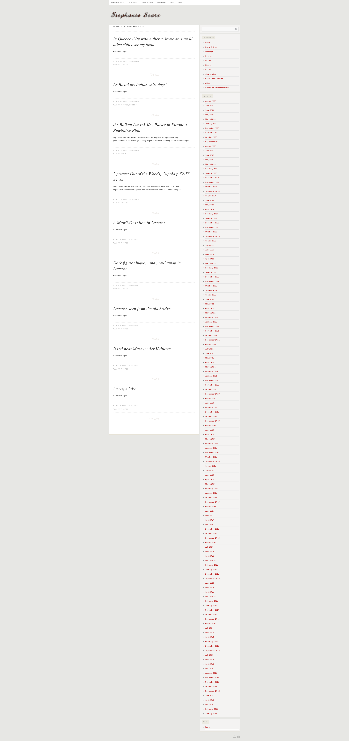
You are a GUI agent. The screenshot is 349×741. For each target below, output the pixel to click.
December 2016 (212, 529)
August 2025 (210, 146)
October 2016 (211, 533)
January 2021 (211, 376)
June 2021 (209, 353)
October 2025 (211, 137)
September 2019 (212, 421)
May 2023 (209, 254)
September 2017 (212, 502)
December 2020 (212, 380)
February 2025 (211, 169)
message (209, 52)
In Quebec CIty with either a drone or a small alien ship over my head (152, 41)
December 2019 (212, 412)
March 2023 (210, 263)
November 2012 (212, 682)
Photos (180, 2)
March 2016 (210, 560)
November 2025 (212, 133)
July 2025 (209, 151)
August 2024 (210, 196)
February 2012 (211, 709)
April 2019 (209, 434)
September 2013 (212, 650)
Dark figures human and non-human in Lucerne (147, 265)
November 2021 (212, 331)
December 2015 (212, 574)
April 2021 (209, 362)
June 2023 (209, 250)
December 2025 (212, 128)
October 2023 (211, 232)
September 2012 (212, 691)
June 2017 (209, 511)
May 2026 (209, 115)
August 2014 (210, 623)
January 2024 (211, 218)
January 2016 (211, 569)
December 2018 (212, 452)
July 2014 (209, 628)
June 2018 (209, 475)
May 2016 (209, 551)
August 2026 (210, 101)
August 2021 (210, 344)
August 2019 (210, 425)
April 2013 (209, 664)
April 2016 (209, 556)
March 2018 (210, 484)
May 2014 (209, 632)
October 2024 (211, 187)
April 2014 (209, 637)
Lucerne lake (124, 389)
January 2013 (211, 673)
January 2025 (211, 173)
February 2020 (211, 407)
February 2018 (211, 488)
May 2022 (209, 304)
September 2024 (212, 191)
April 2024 (209, 209)
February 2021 (211, 371)
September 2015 (212, 578)
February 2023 (211, 268)
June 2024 (209, 200)
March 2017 (210, 524)
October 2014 (211, 614)
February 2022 (211, 317)
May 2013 (209, 659)
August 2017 (210, 506)
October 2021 (211, 335)
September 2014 (212, 619)
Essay (123, 154)
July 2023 (209, 245)
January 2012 (211, 713)
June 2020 (209, 403)
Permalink (134, 61)
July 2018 (209, 470)
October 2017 (211, 497)
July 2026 (209, 106)
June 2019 (209, 430)
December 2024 (212, 178)
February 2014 (211, 641)
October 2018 (211, 457)
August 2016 (210, 542)
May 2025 (209, 160)
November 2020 (212, 385)
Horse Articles (132, 2)
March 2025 (210, 164)
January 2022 (211, 322)
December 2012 (212, 677)
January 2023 (211, 272)
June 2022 (209, 299)
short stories (210, 74)
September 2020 (212, 394)
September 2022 (212, 290)
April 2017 (209, 520)
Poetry (172, 2)
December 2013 (212, 646)
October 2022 (211, 286)
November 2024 (212, 182)
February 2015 (211, 601)
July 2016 (209, 547)
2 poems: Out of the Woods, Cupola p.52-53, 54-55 (152, 176)
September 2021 (212, 340)
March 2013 (210, 668)
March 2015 (210, 596)
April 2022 (209, 308)
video (207, 83)
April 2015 (209, 592)
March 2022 (210, 313)
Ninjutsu (208, 56)
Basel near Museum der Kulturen (142, 349)
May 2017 (209, 515)
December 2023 (212, 223)
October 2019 (211, 416)
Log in (207, 727)
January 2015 (211, 605)
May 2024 (209, 205)
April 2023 (209, 259)
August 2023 (210, 241)
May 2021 (209, 358)
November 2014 (212, 610)
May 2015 (209, 587)
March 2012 (210, 704)
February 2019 (211, 443)
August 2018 (210, 466)
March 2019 (210, 439)
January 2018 (211, 493)
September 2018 (212, 461)
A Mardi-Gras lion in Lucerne (139, 222)
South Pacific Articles (117, 2)
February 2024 (211, 214)
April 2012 (209, 700)
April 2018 (209, 479)
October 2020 (211, 389)
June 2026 (209, 110)
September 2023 (212, 236)
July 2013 (209, 655)
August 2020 (210, 398)
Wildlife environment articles (217, 88)
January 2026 (211, 124)
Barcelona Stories (147, 2)
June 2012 (209, 695)
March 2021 (210, 367)
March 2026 (210, 119)
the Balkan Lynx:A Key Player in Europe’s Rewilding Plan (150, 127)
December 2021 (212, 326)
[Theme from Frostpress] (238, 737)
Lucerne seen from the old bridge (142, 308)
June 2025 (209, 155)
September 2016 (212, 538)
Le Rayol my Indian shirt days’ (140, 84)
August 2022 (210, 295)
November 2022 (212, 281)
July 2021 (209, 349)
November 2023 (212, 227)
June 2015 (209, 583)
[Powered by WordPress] (234, 737)
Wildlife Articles (161, 2)
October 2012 (211, 686)
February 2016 (211, 565)
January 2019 (211, 448)
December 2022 (212, 277)
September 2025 (212, 142)
